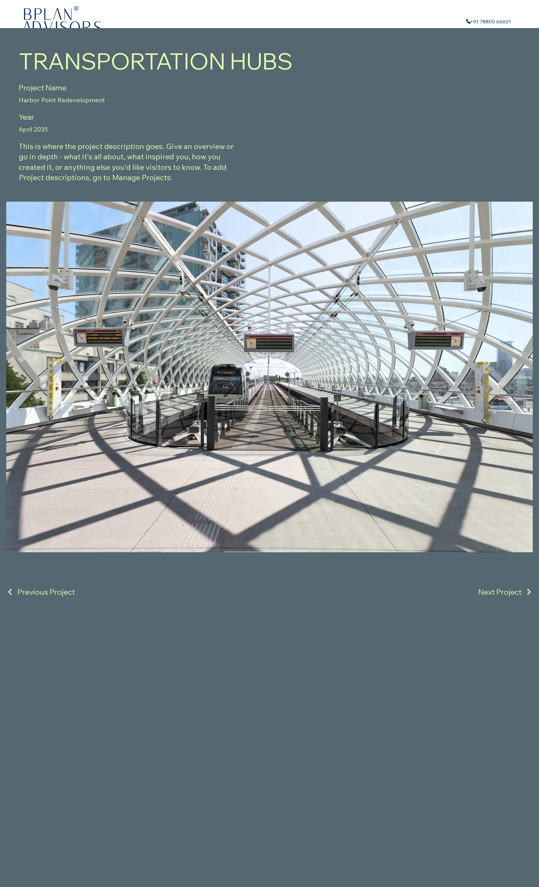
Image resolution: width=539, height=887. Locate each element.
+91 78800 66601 (490, 21)
